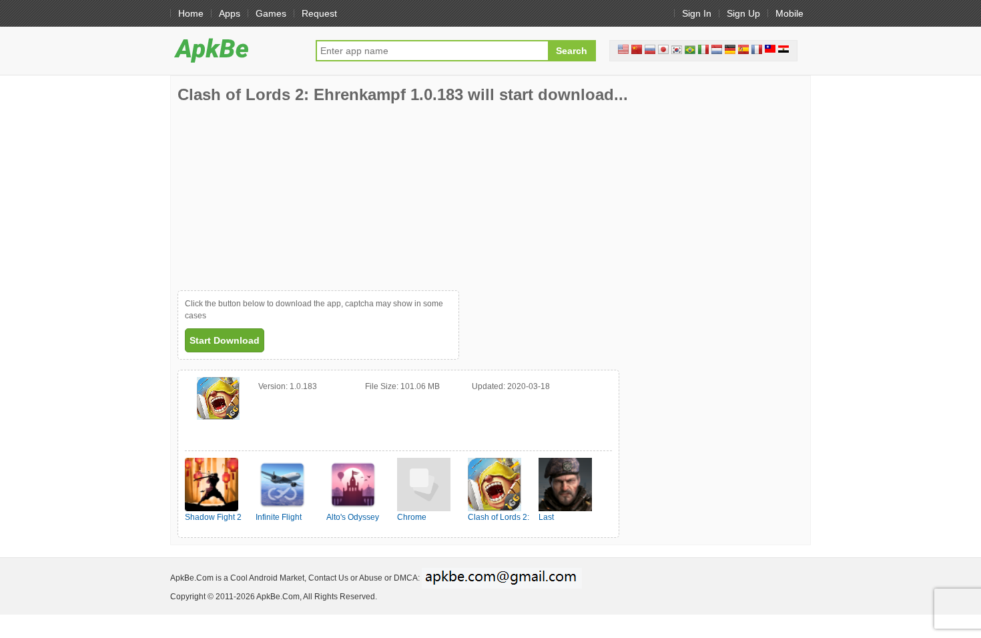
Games (271, 13)
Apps (229, 13)
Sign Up (743, 13)
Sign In (696, 13)
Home (191, 13)
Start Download (225, 340)
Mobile (789, 13)
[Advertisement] (278, 196)
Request (319, 13)
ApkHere (236, 50)
